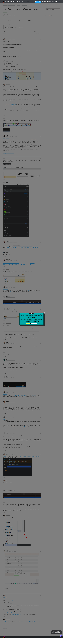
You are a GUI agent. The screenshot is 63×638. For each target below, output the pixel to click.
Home (7, 1)
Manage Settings (34, 323)
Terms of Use (36, 320)
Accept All (28, 323)
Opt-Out (37, 321)
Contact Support (38, 1)
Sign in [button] (56, 1)
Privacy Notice (29, 320)
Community (44, 1)
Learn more (33, 317)
